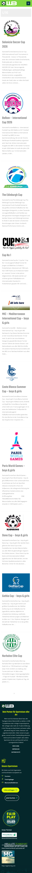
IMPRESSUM (15, 749)
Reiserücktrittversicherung (9, 838)
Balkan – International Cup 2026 (14, 120)
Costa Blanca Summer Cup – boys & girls (14, 389)
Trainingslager (9, 779)
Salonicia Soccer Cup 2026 (13, 44)
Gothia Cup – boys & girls (15, 596)
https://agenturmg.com (8, 866)
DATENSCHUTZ (15, 752)
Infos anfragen (9, 790)
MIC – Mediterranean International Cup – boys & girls (15, 318)
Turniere (7, 776)
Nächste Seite (16, 697)
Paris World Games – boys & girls (13, 468)
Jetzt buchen (10, 798)
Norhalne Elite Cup (12, 656)
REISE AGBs (15, 746)
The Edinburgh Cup (12, 195)
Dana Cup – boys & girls (15, 535)
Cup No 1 (6, 255)
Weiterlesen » (6, 87)
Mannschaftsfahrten (11, 783)
